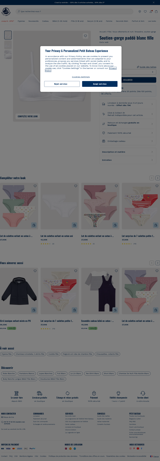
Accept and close (99, 84)
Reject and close (60, 84)
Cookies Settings (81, 77)
